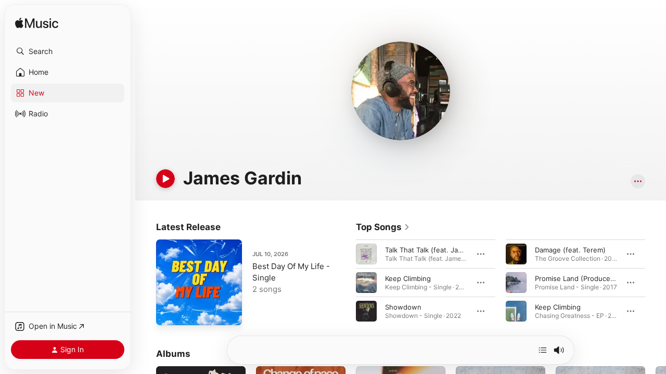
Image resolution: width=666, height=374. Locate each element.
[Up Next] (542, 350)
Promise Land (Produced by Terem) (592, 278)
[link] (383, 227)
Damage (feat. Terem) (570, 250)
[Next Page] (655, 282)
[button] (67, 51)
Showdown (403, 307)
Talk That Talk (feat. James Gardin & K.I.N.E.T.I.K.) (465, 250)
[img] (36, 24)
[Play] (165, 178)
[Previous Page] (345, 282)
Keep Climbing (408, 278)
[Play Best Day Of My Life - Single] (169, 312)
